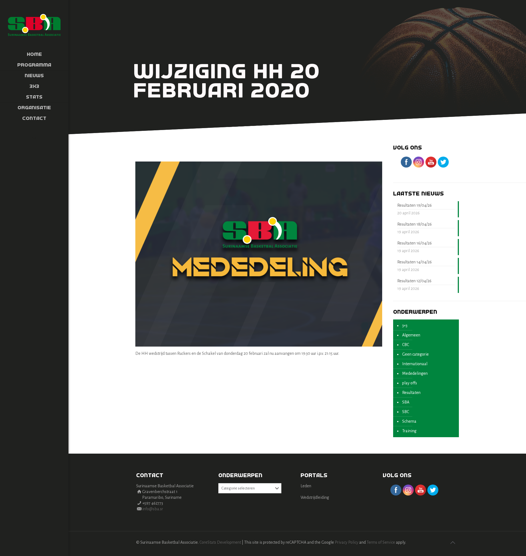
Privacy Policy (346, 542)
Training (409, 431)
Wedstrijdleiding (315, 497)
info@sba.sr (152, 509)
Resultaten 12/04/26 (414, 281)
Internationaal (414, 364)
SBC (405, 412)
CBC (405, 344)
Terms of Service (381, 542)
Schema (409, 421)
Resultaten (411, 392)
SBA (405, 402)
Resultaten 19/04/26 (414, 205)
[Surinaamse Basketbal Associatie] (34, 24)
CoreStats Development (220, 542)
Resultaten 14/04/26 (414, 262)
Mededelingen (415, 373)
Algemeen (411, 335)
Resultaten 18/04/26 (414, 224)
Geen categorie (415, 354)
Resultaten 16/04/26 (414, 243)
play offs (409, 383)
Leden (306, 486)
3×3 (404, 325)
